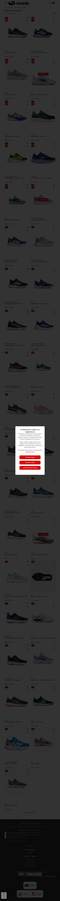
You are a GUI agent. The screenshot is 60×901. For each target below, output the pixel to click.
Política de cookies (30, 452)
